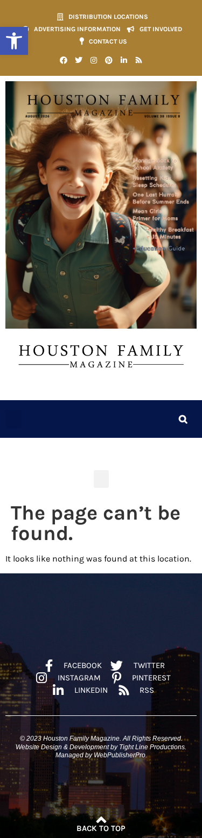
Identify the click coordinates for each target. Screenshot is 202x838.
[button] (14, 41)
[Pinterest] (108, 60)
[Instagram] (93, 60)
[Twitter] (78, 60)
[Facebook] (63, 60)
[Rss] (139, 60)
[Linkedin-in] (123, 60)
